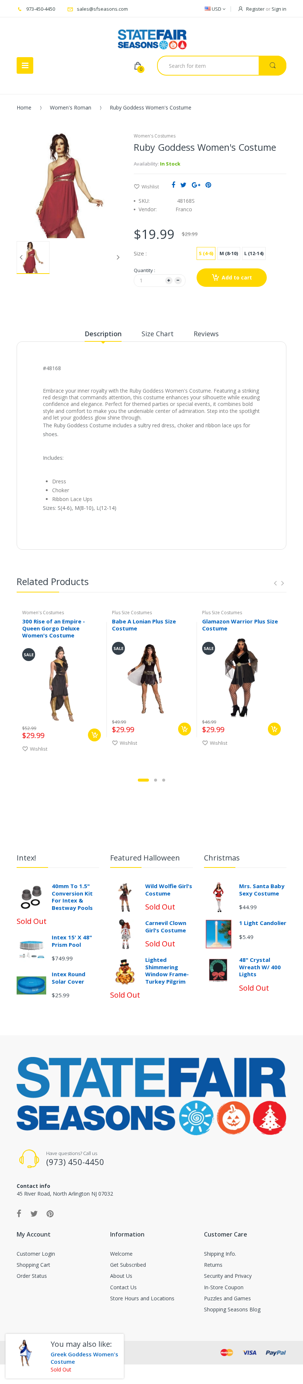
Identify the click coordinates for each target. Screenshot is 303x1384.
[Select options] (94, 734)
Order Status (32, 1275)
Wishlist (150, 186)
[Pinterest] (208, 185)
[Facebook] (173, 185)
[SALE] (61, 682)
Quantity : (144, 270)
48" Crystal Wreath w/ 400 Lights (260, 967)
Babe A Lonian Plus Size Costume (144, 625)
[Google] (196, 185)
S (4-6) (206, 253)
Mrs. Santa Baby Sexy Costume (262, 889)
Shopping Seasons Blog (232, 1309)
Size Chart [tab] (158, 333)
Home (24, 107)
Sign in (279, 9)
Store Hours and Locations (142, 1298)
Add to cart (237, 277)
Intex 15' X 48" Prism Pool (72, 940)
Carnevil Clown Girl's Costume (165, 926)
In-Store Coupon (224, 1287)
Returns (213, 1264)
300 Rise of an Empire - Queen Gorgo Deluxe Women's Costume (53, 628)
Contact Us (123, 1287)
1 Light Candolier (262, 922)
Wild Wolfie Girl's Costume (168, 889)
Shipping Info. (220, 1253)
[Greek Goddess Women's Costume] (25, 1353)
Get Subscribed (128, 1264)
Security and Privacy (228, 1275)
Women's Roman (70, 107)
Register (255, 9)
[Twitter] (183, 185)
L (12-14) (253, 253)
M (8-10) (228, 253)
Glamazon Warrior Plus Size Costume (240, 625)
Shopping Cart (33, 1264)
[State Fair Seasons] (152, 36)
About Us (121, 1275)
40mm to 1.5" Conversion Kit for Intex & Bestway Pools (72, 896)
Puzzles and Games (227, 1298)
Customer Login (36, 1253)
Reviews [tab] (206, 333)
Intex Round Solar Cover (68, 977)
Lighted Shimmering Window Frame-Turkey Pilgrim (167, 970)
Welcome (121, 1253)
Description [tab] (103, 333)
